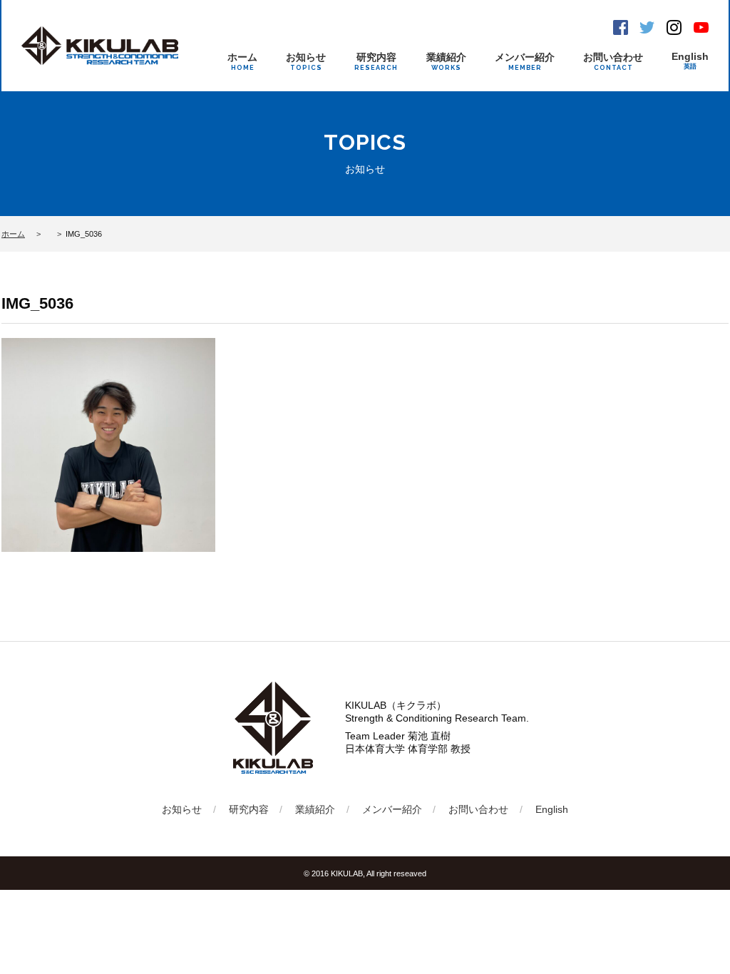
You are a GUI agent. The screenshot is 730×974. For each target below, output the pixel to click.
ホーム (242, 61)
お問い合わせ (613, 61)
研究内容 (376, 61)
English (690, 60)
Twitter (646, 27)
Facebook (620, 27)
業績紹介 (446, 61)
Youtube (701, 27)
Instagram (674, 27)
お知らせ (306, 61)
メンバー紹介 (525, 61)
